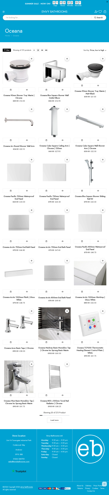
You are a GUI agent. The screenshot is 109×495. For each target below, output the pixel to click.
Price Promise (98, 485)
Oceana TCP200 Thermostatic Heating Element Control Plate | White (90, 350)
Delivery (88, 485)
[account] (96, 11)
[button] (4, 12)
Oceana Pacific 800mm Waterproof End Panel (90, 248)
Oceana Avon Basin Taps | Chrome (19, 348)
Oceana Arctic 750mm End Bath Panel (54, 247)
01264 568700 (19, 459)
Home (7, 36)
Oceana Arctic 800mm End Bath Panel (54, 297)
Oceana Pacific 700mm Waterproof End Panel (19, 197)
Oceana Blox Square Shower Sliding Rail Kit (90, 197)
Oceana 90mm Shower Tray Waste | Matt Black (90, 92)
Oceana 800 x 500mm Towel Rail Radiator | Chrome (54, 402)
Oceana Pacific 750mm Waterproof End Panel (54, 197)
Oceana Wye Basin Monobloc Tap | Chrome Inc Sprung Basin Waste (19, 402)
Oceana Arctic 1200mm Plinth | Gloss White (19, 298)
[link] (34, 50)
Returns (80, 488)
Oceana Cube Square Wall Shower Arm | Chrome (90, 147)
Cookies (95, 488)
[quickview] (27, 90)
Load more (54, 420)
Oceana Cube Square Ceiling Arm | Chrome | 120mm (54, 147)
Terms (102, 488)
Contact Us (91, 491)
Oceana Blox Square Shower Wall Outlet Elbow (54, 96)
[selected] (11, 90)
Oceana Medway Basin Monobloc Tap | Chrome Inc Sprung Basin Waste (54, 349)
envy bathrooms (26, 487)
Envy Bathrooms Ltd (54, 435)
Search (100, 17)
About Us (80, 485)
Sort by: (86, 50)
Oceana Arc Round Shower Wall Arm (18, 146)
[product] (19, 71)
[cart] (105, 11)
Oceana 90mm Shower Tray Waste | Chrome (18, 96)
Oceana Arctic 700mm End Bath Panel (19, 247)
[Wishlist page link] (100, 11)
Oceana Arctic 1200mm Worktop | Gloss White (90, 298)
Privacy (87, 488)
